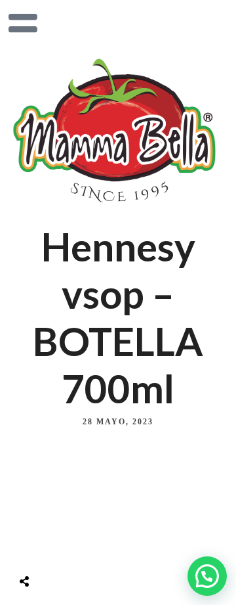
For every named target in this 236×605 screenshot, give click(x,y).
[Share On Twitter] (57, 549)
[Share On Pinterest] (78, 549)
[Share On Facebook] (36, 549)
